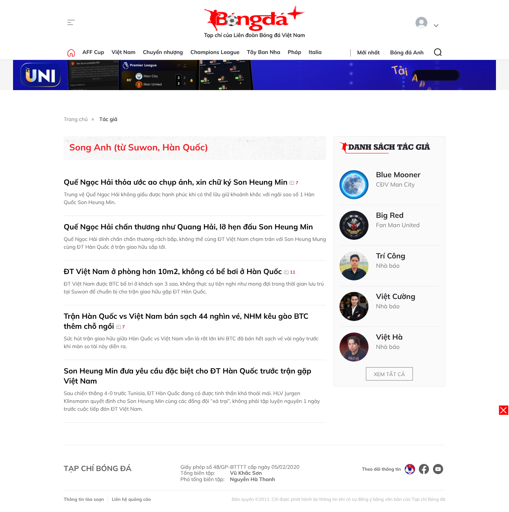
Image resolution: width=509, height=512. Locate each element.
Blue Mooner (398, 174)
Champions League (215, 52)
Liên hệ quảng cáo (131, 499)
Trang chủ (76, 119)
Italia (315, 52)
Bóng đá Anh (407, 52)
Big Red (390, 215)
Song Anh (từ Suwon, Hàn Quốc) (138, 147)
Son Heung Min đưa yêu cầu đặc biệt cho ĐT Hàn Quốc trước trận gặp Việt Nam (187, 375)
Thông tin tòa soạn (84, 499)
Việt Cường (395, 296)
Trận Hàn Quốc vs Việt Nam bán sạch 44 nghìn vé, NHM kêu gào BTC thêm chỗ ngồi (186, 321)
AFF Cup (93, 52)
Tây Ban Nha (264, 52)
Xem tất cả (389, 374)
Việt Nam (123, 52)
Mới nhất (368, 52)
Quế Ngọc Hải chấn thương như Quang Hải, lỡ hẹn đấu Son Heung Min (188, 226)
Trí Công (390, 255)
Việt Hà (389, 337)
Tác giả (108, 119)
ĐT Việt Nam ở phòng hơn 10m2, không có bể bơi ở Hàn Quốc (179, 271)
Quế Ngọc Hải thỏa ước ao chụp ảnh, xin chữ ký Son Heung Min (181, 182)
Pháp (294, 52)
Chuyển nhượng (163, 52)
